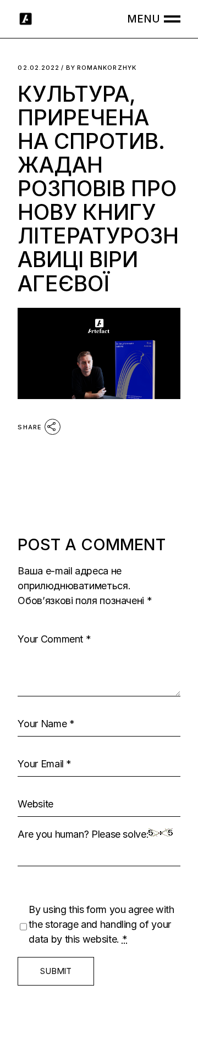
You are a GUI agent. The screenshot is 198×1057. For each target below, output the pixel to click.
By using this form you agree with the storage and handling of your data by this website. (101, 924)
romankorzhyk (101, 68)
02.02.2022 (38, 68)
